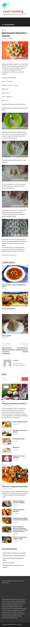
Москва (4, 30)
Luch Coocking (13, 11)
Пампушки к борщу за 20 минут (14, 403)
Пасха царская (6, 335)
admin (11, 38)
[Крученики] (7, 452)
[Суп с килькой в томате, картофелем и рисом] (15, 283)
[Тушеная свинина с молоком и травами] (7, 506)
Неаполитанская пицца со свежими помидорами (20, 518)
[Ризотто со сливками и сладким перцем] (7, 542)
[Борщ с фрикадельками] (7, 427)
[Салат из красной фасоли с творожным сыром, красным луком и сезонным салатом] (7, 532)
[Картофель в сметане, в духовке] (7, 435)
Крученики (16, 447)
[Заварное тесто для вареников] (7, 461)
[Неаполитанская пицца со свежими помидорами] (7, 523)
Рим (3, 484)
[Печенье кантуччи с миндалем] (7, 515)
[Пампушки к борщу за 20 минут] (15, 400)
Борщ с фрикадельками (20, 421)
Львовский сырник (18, 438)
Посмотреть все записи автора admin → (19, 365)
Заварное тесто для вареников (19, 456)
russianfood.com (12, 255)
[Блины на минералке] (15, 307)
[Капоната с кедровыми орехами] (15, 483)
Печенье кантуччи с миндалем (19, 510)
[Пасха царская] (15, 334)
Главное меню (9, 24)
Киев (3, 401)
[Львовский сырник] (7, 444)
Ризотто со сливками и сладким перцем (20, 537)
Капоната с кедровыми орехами (15, 486)
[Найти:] (15, 379)
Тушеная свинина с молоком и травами (19, 501)
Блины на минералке (8, 308)
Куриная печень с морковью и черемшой (14, 553)
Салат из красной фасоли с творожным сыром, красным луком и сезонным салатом (20, 529)
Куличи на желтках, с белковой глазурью (14, 555)
